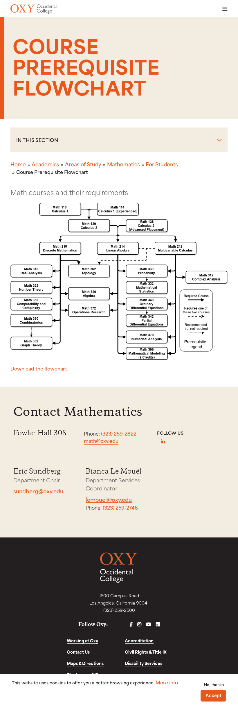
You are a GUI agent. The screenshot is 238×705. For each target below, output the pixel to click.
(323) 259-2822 (118, 433)
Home (18, 164)
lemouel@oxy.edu (109, 499)
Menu (223, 8)
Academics (45, 164)
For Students (162, 164)
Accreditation (139, 640)
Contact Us (78, 651)
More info (167, 682)
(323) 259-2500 (119, 610)
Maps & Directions (85, 663)
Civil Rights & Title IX (146, 651)
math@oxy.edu (101, 440)
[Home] (34, 9)
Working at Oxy (82, 640)
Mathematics (123, 164)
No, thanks (214, 684)
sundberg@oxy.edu (38, 491)
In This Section (37, 139)
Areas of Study (83, 164)
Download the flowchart (38, 368)
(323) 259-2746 (120, 507)
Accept (213, 695)
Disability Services (143, 663)
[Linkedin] (163, 441)
